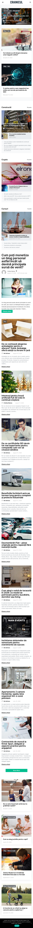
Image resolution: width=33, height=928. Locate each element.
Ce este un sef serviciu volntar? (12, 247)
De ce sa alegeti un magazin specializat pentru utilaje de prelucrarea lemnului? (17, 146)
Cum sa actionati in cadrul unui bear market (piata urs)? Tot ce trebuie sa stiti (16, 199)
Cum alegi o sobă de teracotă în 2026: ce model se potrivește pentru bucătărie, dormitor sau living (16, 593)
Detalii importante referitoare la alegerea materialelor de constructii (17, 149)
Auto (5, 471)
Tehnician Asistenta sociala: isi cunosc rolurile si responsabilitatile (19, 236)
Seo (11, 11)
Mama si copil (11, 782)
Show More (16, 770)
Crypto (5, 160)
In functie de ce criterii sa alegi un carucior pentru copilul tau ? (15, 909)
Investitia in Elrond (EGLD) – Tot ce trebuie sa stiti (16, 177)
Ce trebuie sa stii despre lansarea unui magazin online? (15, 54)
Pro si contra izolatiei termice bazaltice (17, 134)
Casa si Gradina (8, 373)
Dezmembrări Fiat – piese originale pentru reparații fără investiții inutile (16, 545)
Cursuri (5, 209)
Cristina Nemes (9, 20)
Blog (5, 31)
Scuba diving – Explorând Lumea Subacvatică (15, 243)
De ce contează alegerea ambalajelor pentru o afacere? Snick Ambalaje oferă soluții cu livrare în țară (16, 347)
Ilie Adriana (7, 353)
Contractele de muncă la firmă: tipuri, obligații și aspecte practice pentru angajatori (14, 744)
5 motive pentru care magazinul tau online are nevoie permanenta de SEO (16, 90)
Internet (6, 11)
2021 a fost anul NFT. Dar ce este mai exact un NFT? (17, 196)
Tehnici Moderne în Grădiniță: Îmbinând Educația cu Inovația (14, 873)
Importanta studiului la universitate (12, 245)
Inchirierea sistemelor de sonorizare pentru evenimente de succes (14, 642)
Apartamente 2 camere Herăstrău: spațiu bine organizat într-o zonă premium (13, 694)
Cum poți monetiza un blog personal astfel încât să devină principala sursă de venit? (15, 261)
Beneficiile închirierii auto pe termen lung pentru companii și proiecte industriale (16, 495)
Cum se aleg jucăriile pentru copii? (15, 839)
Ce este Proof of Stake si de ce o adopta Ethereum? (18, 187)
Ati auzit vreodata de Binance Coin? (13, 194)
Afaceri (6, 421)
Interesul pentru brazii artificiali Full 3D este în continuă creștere (13, 397)
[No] (31, 923)
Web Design (16, 11)
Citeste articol (7, 311)
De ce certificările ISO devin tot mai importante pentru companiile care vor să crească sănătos (16, 446)
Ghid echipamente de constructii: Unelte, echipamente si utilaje (15, 124)
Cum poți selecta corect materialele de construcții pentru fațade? (16, 142)
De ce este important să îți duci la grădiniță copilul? (15, 805)
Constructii (6, 107)
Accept (17, 925)
